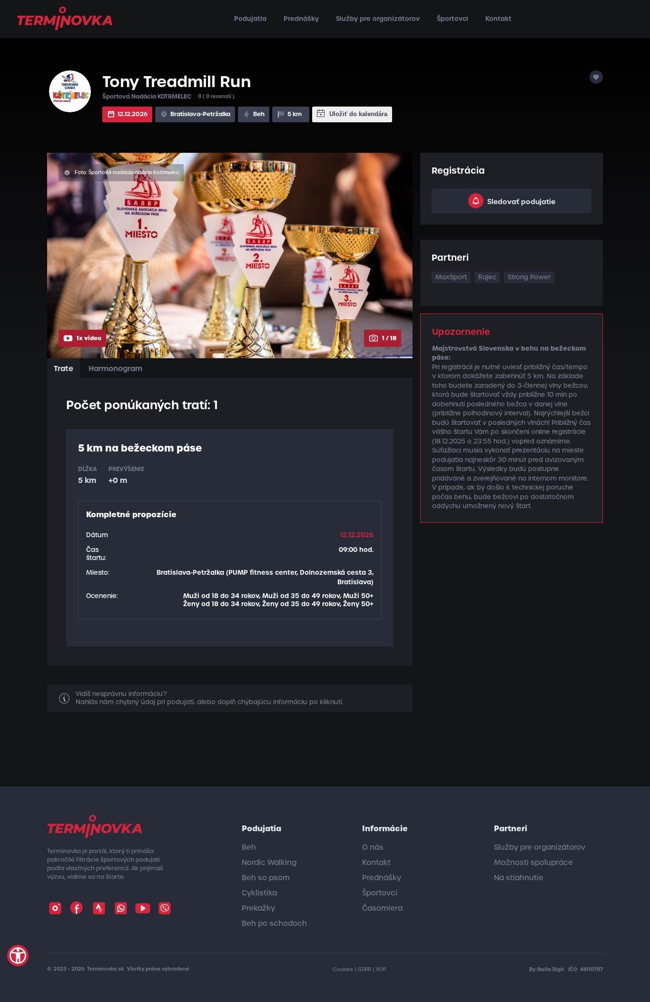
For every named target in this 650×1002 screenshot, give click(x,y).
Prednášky (301, 19)
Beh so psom (266, 878)
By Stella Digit (547, 969)
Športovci (452, 19)
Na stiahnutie (518, 878)
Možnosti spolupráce (533, 862)
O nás (373, 847)
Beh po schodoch (274, 923)
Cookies (343, 969)
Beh (249, 847)
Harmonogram (115, 368)
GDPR (364, 969)
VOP (381, 969)
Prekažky (258, 908)
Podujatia (250, 19)
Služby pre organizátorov (378, 19)
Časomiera (382, 908)
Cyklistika (259, 893)
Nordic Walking (269, 862)
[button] (18, 955)
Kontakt (498, 19)
